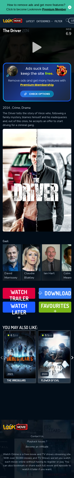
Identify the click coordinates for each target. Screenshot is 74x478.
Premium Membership (37, 85)
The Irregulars (16, 380)
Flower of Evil (50, 380)
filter (58, 21)
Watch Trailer (19, 294)
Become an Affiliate (37, 446)
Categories (43, 21)
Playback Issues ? (37, 441)
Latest (30, 21)
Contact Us (37, 436)
